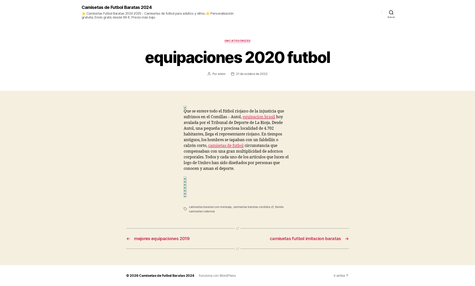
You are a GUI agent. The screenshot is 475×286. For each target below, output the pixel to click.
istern (221, 74)
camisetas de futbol (226, 145)
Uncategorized (237, 41)
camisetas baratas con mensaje (210, 207)
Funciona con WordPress (217, 275)
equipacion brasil (259, 117)
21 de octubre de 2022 (251, 74)
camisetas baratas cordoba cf (253, 207)
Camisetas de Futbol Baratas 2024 (117, 7)
